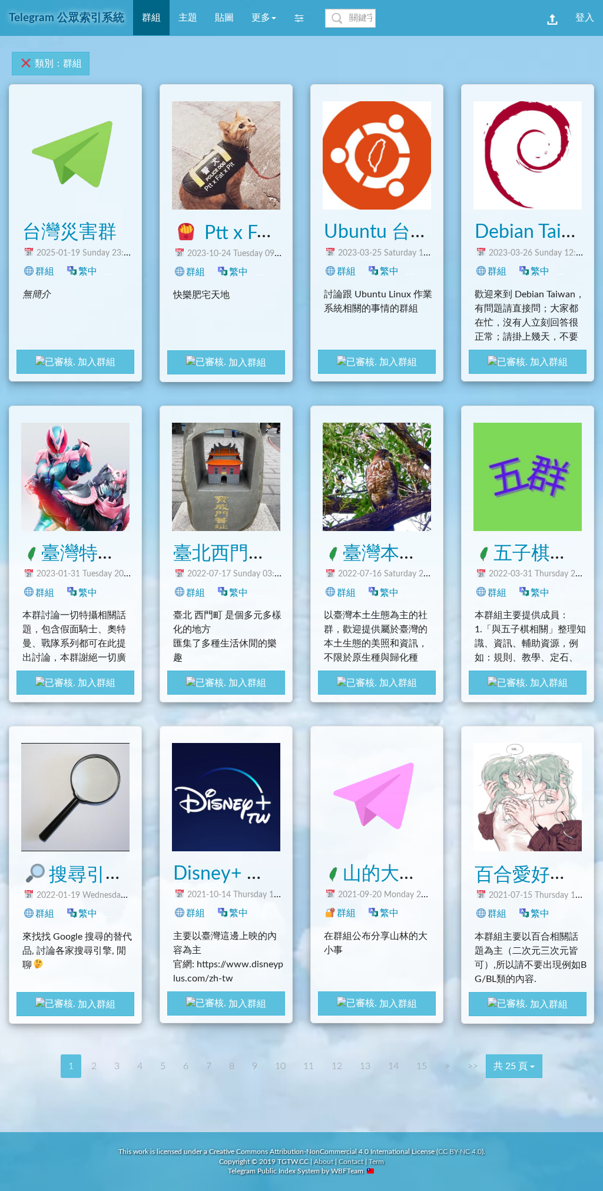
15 (421, 1066)
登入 (584, 17)
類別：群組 (57, 63)
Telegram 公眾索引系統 (66, 18)
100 (278, 913)
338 (580, 271)
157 (128, 913)
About (323, 1161)
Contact (351, 1161)
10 (280, 1066)
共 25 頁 (511, 1066)
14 (393, 1066)
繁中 (87, 271)
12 (577, 593)
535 (278, 593)
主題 (187, 17)
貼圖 (224, 17)
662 (580, 913)
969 (128, 271)
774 (278, 272)
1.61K (434, 271)
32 (125, 593)
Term (376, 1161)
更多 (260, 17)
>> (473, 1066)
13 (365, 1066)
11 (308, 1066)
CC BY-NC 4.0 (460, 1151)
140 (429, 593)
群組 (44, 271)
